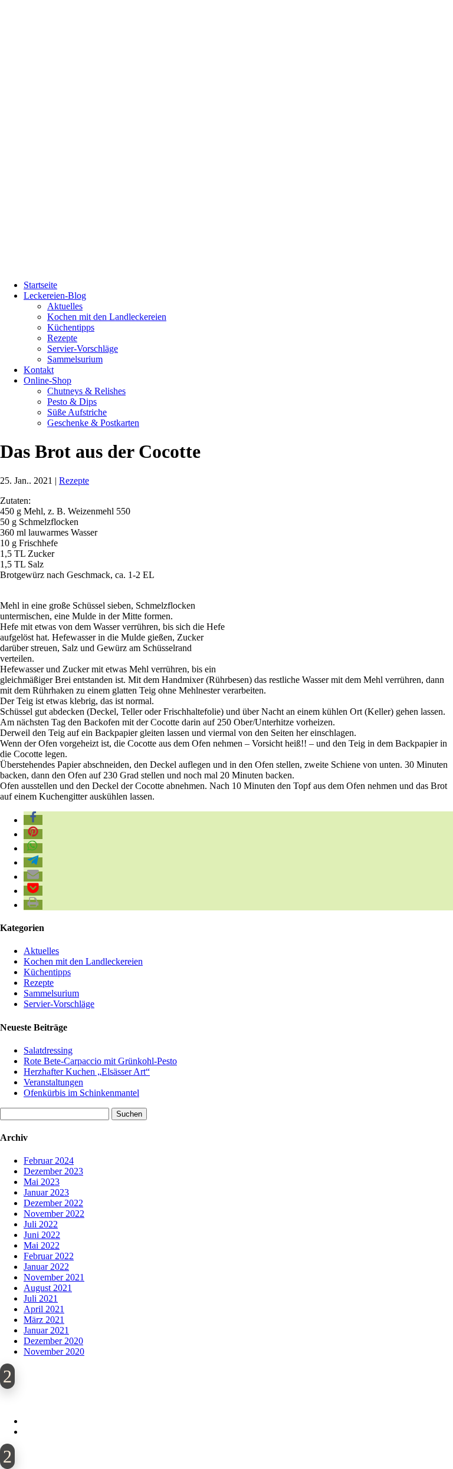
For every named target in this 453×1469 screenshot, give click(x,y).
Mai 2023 (42, 1182)
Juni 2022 (42, 1235)
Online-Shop (47, 380)
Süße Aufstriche (77, 412)
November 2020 (54, 1351)
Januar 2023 (46, 1192)
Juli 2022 (41, 1224)
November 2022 (54, 1214)
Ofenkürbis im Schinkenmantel (81, 1093)
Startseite (40, 285)
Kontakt (39, 370)
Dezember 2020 (53, 1341)
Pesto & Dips (72, 402)
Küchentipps (70, 327)
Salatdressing (48, 1050)
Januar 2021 (46, 1330)
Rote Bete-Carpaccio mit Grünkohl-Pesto (100, 1061)
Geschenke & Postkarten (93, 423)
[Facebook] (229, 1395)
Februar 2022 (49, 1256)
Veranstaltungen (53, 1082)
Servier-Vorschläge (82, 349)
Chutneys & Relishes (86, 391)
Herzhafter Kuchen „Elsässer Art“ (87, 1072)
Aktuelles (65, 306)
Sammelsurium (75, 359)
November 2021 (54, 1277)
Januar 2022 (46, 1267)
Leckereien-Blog (55, 296)
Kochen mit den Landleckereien (106, 317)
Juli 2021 (41, 1298)
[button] (33, 820)
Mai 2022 (42, 1245)
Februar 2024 (49, 1161)
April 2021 (44, 1309)
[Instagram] (247, 1395)
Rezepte (62, 338)
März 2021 (44, 1320)
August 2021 (48, 1288)
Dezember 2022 (53, 1203)
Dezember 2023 (53, 1171)
